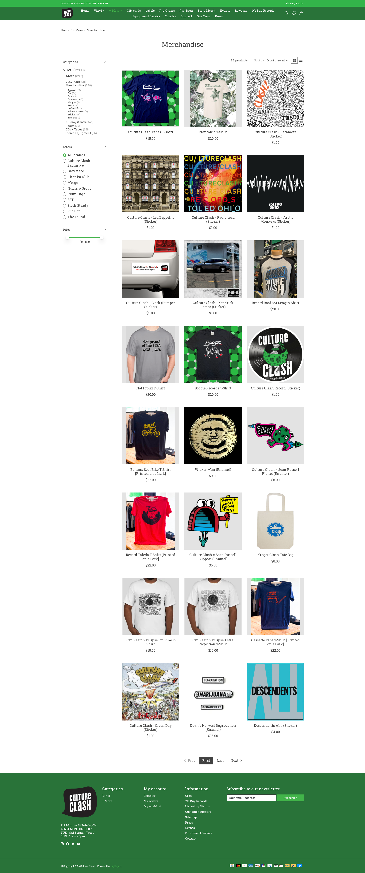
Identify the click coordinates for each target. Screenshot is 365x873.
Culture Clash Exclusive (78, 163)
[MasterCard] (238, 866)
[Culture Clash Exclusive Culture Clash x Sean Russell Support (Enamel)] (213, 521)
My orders (151, 801)
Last (220, 760)
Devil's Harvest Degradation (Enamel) (213, 727)
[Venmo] (299, 866)
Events (225, 10)
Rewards (241, 10)
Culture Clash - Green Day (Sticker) (150, 727)
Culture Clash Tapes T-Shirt (150, 132)
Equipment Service (146, 16)
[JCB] (263, 866)
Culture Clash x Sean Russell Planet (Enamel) (275, 471)
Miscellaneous (76, 111)
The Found (76, 217)
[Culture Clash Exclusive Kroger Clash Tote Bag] (275, 521)
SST (70, 200)
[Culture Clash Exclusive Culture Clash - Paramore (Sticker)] (275, 98)
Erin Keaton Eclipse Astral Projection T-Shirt (213, 642)
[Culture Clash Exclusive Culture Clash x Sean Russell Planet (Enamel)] (275, 435)
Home (85, 10)
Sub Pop (73, 211)
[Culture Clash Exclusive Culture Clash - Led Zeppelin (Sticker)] (150, 183)
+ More (78, 30)
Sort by (259, 60)
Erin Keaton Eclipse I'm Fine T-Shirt (150, 642)
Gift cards (134, 10)
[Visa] (244, 866)
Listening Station (197, 806)
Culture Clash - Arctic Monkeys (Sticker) (275, 219)
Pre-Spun (186, 10)
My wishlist (152, 806)
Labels (150, 10)
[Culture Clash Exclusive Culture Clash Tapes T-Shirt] (150, 98)
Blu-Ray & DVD (76, 122)
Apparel (72, 90)
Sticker (72, 114)
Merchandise (75, 85)
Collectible (73, 108)
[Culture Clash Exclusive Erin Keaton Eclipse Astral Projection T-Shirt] (213, 606)
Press (219, 16)
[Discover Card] (257, 866)
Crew (188, 796)
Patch (71, 96)
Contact (186, 16)
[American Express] (250, 866)
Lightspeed (116, 865)
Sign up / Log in (294, 3)
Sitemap (191, 817)
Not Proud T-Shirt (150, 388)
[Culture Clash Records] (67, 13)
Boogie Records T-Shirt (213, 388)
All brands (76, 155)
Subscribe (290, 798)
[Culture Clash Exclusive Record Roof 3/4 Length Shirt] (275, 269)
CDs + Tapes (74, 129)
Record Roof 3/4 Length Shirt (275, 303)
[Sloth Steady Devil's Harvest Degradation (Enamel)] (213, 691)
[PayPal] (287, 866)
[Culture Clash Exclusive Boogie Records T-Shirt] (213, 354)
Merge (72, 182)
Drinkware (74, 99)
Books (70, 126)
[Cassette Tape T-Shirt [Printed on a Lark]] (275, 606)
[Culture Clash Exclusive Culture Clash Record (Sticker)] (275, 354)
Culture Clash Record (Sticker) (275, 388)
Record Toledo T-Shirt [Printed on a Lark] (150, 557)
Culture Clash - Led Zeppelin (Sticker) (150, 219)
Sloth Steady (77, 205)
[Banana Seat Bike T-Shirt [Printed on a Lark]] (150, 435)
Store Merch (207, 10)
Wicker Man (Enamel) (213, 469)
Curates (170, 16)
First (206, 760)
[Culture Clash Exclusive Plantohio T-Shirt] (213, 98)
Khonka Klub (78, 177)
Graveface (75, 171)
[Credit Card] (232, 866)
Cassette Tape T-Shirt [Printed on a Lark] (275, 642)
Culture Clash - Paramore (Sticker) (275, 134)
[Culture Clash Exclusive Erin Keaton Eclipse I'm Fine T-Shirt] (150, 606)
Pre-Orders (167, 10)
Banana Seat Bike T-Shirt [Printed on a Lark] (150, 471)
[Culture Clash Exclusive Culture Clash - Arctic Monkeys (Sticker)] (275, 183)
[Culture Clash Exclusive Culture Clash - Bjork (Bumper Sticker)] (150, 269)
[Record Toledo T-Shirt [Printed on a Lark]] (150, 521)
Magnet (72, 102)
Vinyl (68, 70)
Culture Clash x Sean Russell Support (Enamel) (213, 557)
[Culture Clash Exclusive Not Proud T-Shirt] (150, 354)
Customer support (198, 811)
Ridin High (76, 194)
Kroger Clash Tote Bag (275, 555)
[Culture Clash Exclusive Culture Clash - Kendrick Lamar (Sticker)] (213, 269)
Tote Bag (72, 117)
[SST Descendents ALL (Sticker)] (275, 691)
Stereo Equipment (78, 133)
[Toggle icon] (287, 13)
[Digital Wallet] (278, 866)
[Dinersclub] (269, 866)
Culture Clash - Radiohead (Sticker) (213, 219)
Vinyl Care (73, 81)
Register (150, 796)
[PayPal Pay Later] (293, 866)
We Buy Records (263, 10)
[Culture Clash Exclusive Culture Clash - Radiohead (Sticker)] (213, 183)
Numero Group (79, 188)
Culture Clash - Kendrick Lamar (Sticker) (213, 305)
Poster (71, 105)
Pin (69, 93)
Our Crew (203, 16)
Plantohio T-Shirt (213, 132)
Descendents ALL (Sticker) (275, 725)
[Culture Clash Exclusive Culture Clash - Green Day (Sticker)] (150, 691)
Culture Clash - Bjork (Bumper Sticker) (150, 305)
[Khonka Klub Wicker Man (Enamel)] (213, 435)
